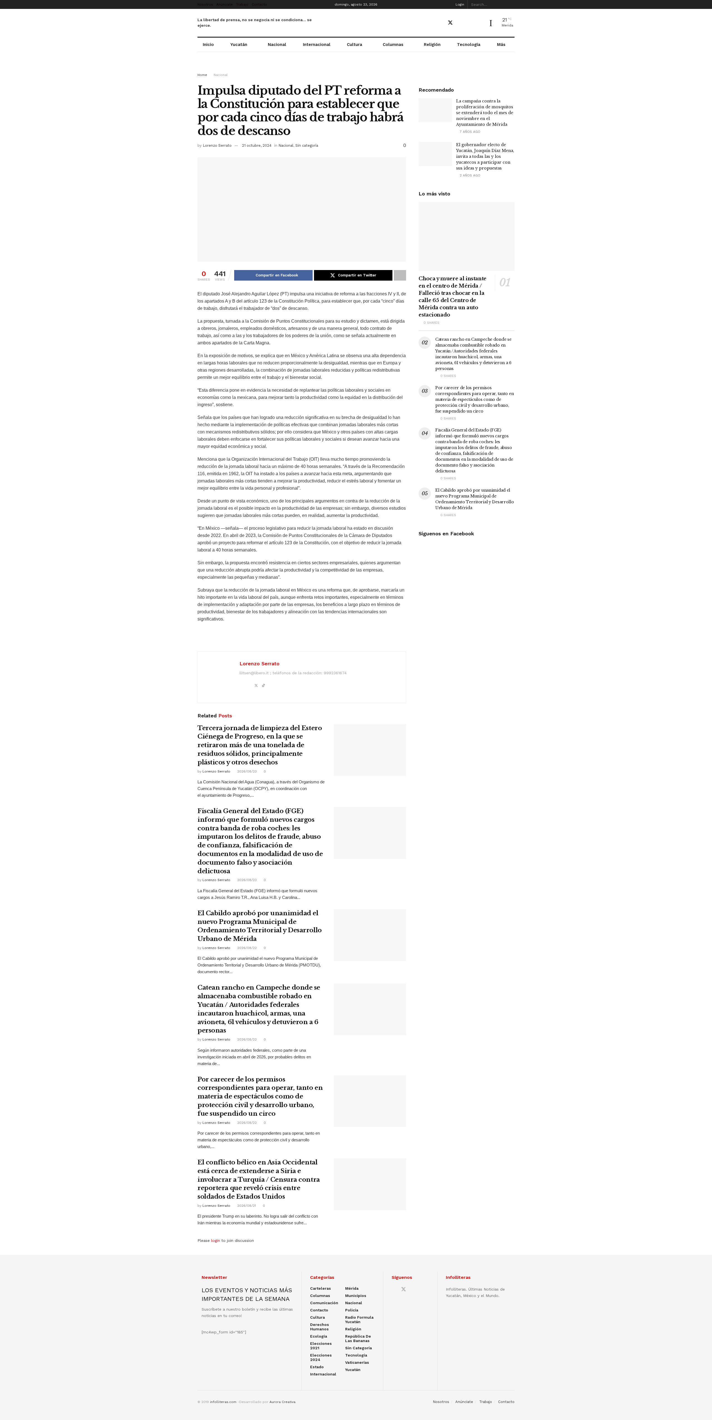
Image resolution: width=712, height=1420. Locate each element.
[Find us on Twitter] (450, 22)
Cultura (354, 44)
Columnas (393, 44)
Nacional (277, 44)
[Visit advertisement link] (356, 67)
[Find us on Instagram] (470, 23)
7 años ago (469, 132)
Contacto (259, 4)
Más (501, 44)
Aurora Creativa (282, 1402)
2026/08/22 (246, 948)
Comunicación (324, 1303)
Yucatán (238, 44)
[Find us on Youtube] (460, 23)
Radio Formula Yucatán (359, 1319)
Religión (432, 44)
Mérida (352, 1288)
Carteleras (320, 1288)
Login (459, 4)
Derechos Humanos (319, 1326)
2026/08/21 (246, 1206)
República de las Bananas (358, 1338)
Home (202, 75)
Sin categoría (306, 145)
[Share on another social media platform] (400, 275)
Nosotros (205, 4)
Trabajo (242, 4)
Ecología (318, 1336)
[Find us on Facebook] (440, 23)
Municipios (355, 1295)
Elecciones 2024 (321, 1357)
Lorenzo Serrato (217, 145)
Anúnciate (224, 4)
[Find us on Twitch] (479, 23)
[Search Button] (511, 4)
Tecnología (468, 44)
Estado (317, 1367)
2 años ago (469, 175)
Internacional (316, 44)
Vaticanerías (357, 1362)
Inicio (208, 44)
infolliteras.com (223, 1402)
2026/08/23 (246, 771)
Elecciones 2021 (321, 1345)
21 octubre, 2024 (256, 145)
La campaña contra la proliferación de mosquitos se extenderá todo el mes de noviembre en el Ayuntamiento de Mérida (484, 113)
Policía (351, 1310)
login (215, 1240)
